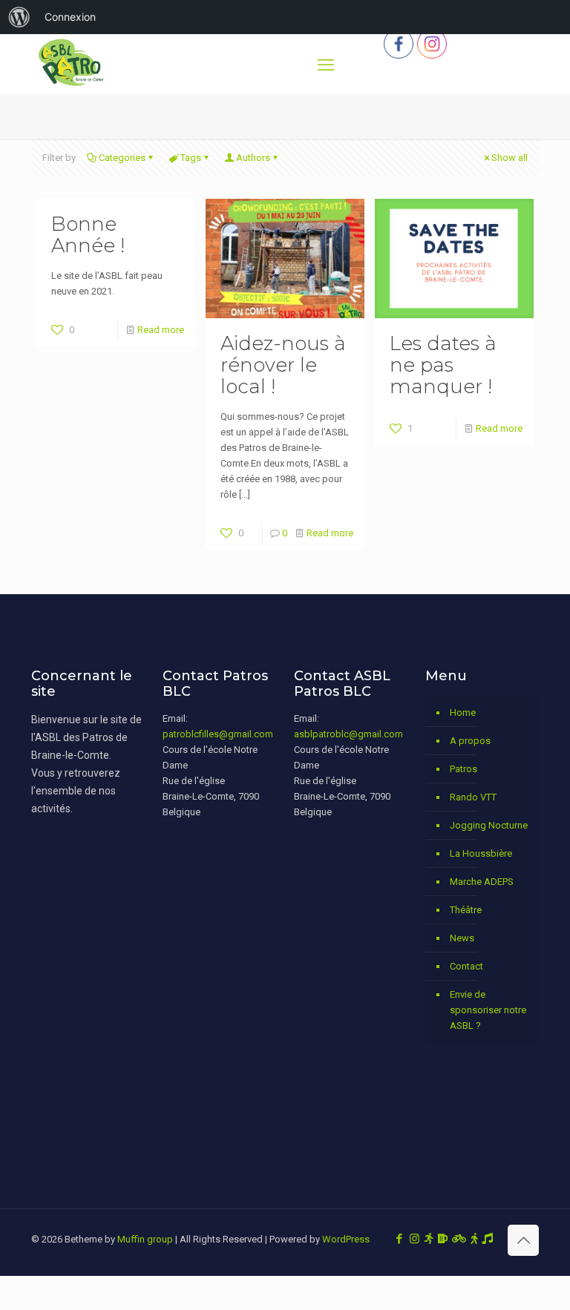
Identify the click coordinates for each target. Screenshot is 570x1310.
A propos (470, 740)
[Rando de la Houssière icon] (459, 1238)
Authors (253, 157)
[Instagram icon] (414, 1238)
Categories (122, 157)
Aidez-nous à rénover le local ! (283, 365)
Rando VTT (473, 797)
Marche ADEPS (482, 881)
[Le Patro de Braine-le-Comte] (71, 86)
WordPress (346, 1239)
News (462, 938)
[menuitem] (19, 17)
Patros (463, 768)
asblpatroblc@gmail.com (348, 734)
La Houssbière (481, 853)
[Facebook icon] (398, 1238)
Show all (509, 157)
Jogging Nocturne (489, 825)
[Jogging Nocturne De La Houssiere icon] (429, 1238)
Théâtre (466, 909)
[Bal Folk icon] (487, 1238)
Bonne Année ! (88, 234)
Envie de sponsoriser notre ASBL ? (488, 1010)
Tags (190, 157)
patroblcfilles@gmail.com (218, 734)
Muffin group (145, 1239)
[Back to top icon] (523, 1240)
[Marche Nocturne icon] (474, 1238)
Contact (466, 966)
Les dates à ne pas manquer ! (443, 365)
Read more (160, 329)
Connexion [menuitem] (70, 16)
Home (463, 712)
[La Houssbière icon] (443, 1238)
